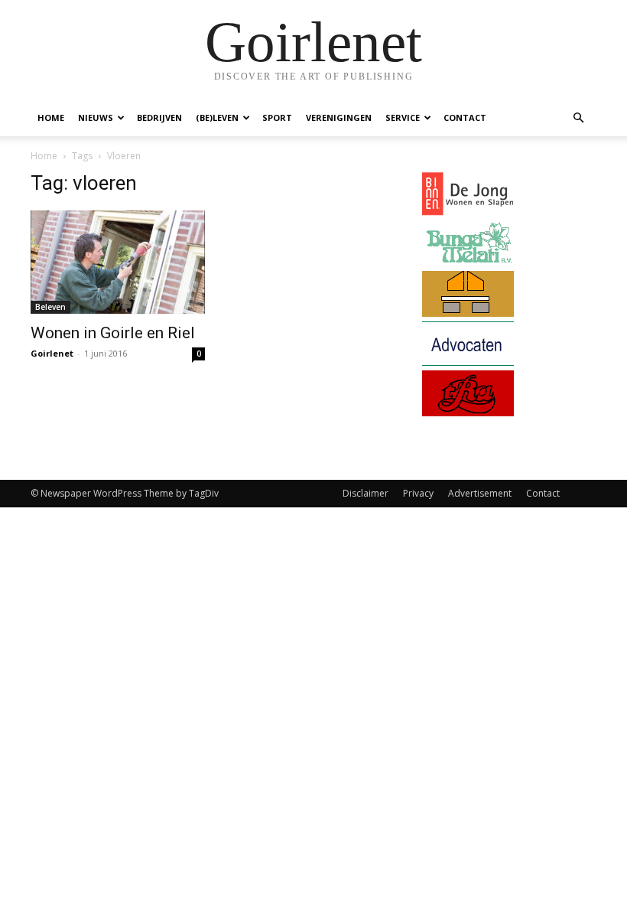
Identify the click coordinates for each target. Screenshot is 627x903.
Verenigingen (339, 117)
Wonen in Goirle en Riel (113, 333)
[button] (578, 118)
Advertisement (480, 493)
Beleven (50, 307)
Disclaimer (365, 493)
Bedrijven (159, 117)
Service (402, 117)
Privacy (418, 493)
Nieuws (95, 117)
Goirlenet (52, 353)
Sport (277, 117)
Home (50, 117)
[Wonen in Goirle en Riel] (118, 262)
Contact (464, 117)
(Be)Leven (217, 117)
